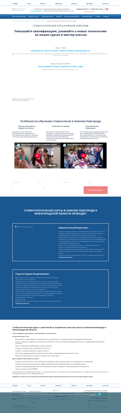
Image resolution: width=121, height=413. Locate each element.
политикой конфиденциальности (19, 192)
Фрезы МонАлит (87, 16)
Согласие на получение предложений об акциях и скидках (59, 189)
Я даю (59, 189)
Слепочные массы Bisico (71, 16)
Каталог (43, 3)
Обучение (58, 3)
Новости (74, 3)
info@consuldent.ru (36, 11)
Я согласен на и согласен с (20, 191)
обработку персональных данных (20, 189)
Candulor (58, 16)
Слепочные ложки (47, 16)
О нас (29, 3)
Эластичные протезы (19, 16)
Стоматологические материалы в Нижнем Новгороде (28, 21)
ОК (100, 394)
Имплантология (34, 16)
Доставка (89, 3)
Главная (15, 3)
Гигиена (97, 16)
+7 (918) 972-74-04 (95, 9)
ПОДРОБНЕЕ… (93, 394)
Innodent (106, 16)
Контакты (105, 3)
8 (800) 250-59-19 (82, 9)
